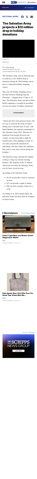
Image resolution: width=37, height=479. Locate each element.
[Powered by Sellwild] (32, 332)
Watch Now (31, 2)
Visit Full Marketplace (28, 213)
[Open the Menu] (3, 2)
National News (10, 16)
